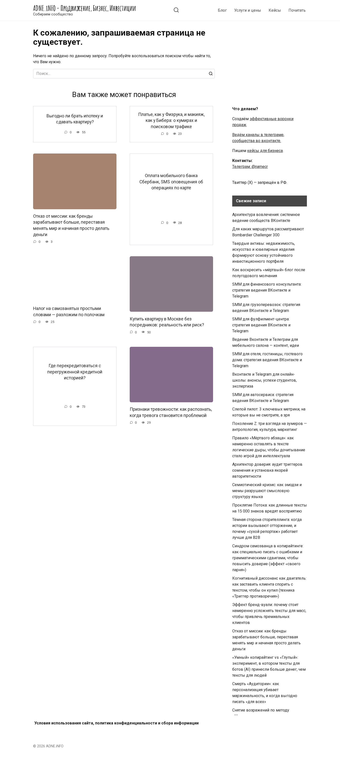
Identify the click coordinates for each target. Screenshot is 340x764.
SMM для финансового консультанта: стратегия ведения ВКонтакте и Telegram (266, 290)
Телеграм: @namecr (250, 166)
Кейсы (275, 10)
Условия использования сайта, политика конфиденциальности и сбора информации (116, 723)
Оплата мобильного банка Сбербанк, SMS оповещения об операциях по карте (171, 181)
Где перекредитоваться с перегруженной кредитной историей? (74, 371)
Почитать (297, 10)
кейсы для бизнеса (265, 150)
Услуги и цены (247, 10)
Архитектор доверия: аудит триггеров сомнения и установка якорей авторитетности (267, 470)
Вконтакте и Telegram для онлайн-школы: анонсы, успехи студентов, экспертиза (264, 380)
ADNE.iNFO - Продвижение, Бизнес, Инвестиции (84, 8)
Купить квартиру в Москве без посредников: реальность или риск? (167, 321)
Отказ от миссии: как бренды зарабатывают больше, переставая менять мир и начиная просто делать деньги (71, 225)
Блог (222, 10)
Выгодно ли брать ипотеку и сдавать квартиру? (75, 118)
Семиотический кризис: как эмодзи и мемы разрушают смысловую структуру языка (267, 490)
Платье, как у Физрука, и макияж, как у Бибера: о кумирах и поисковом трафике (171, 120)
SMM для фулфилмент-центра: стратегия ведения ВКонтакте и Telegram (261, 325)
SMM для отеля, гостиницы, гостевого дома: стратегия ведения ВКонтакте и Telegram (267, 360)
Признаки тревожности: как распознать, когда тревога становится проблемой (171, 412)
